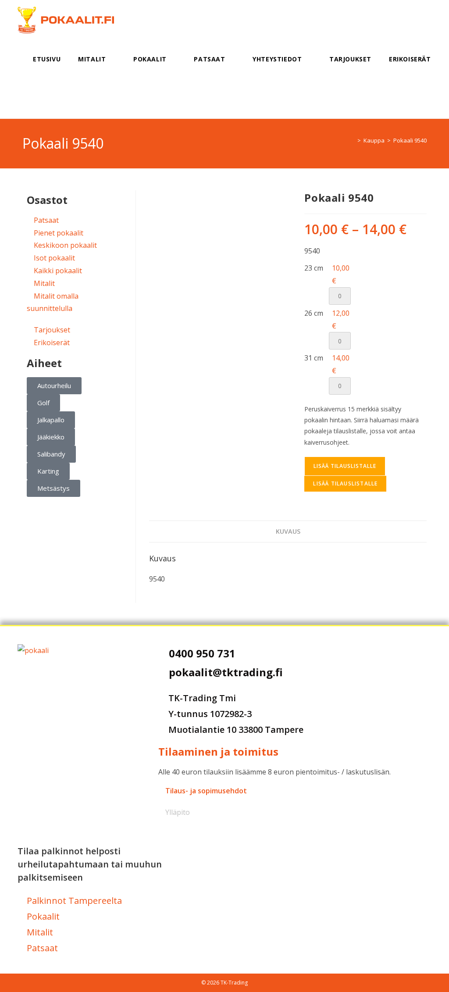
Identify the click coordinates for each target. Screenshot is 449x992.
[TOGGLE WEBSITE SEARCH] (35, 98)
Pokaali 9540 (410, 140)
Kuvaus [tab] (288, 531)
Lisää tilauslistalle (345, 466)
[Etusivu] (352, 140)
